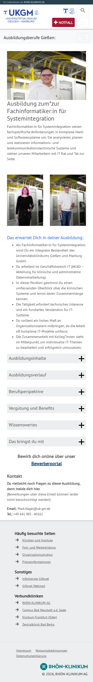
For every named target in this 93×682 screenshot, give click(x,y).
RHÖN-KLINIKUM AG (36, 603)
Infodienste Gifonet (35, 579)
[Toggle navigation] (83, 11)
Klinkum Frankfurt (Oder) (39, 617)
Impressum (23, 650)
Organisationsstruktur (37, 555)
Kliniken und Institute (37, 540)
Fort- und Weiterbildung (39, 547)
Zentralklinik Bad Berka (38, 624)
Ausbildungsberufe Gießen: (29, 37)
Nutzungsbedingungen (51, 650)
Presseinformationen (36, 562)
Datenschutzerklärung (31, 656)
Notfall (66, 22)
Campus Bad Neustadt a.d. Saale (44, 610)
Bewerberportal (46, 463)
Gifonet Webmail (33, 586)
